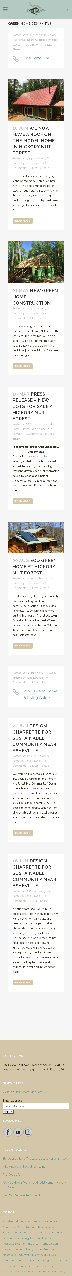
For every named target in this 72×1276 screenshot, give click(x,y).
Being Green (10, 1232)
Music (53, 1254)
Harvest (7, 1249)
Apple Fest (9, 1227)
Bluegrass (26, 1232)
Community (54, 1232)
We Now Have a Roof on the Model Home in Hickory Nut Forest (34, 140)
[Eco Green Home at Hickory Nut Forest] (36, 537)
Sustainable (25, 1271)
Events (46, 1238)
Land (54, 1249)
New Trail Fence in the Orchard (21, 1195)
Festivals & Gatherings (17, 1243)
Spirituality (10, 1271)
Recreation (9, 1266)
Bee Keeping (46, 1227)
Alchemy (21, 1221)
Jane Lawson (33, 163)
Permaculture (59, 1260)
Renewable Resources (32, 1266)
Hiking (29, 1249)
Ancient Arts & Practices (43, 1221)
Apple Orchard (27, 1227)
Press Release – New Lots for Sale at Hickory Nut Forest (34, 406)
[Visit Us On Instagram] (28, 1136)
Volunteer (58, 1271)
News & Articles (37, 39)
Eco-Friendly (11, 1238)
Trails (38, 1271)
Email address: (13, 1100)
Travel (47, 1271)
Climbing (40, 1232)
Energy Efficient (30, 1238)
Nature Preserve (13, 1260)
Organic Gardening (37, 1260)
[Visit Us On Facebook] (8, 1136)
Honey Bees (42, 1249)
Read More (22, 221)
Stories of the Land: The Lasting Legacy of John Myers (35, 1158)
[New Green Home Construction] (36, 262)
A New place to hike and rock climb (24, 1166)
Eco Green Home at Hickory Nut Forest (35, 566)
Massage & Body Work (17, 1254)
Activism (8, 1221)
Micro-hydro (40, 1254)
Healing (19, 1249)
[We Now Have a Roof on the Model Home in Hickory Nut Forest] (36, 100)
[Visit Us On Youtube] (18, 1136)
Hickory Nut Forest (40, 456)
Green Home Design (45, 1243)
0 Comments (33, 44)
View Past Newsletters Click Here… (23, 1092)
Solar (50, 1266)
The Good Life (36, 58)
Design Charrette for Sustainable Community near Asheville (34, 738)
